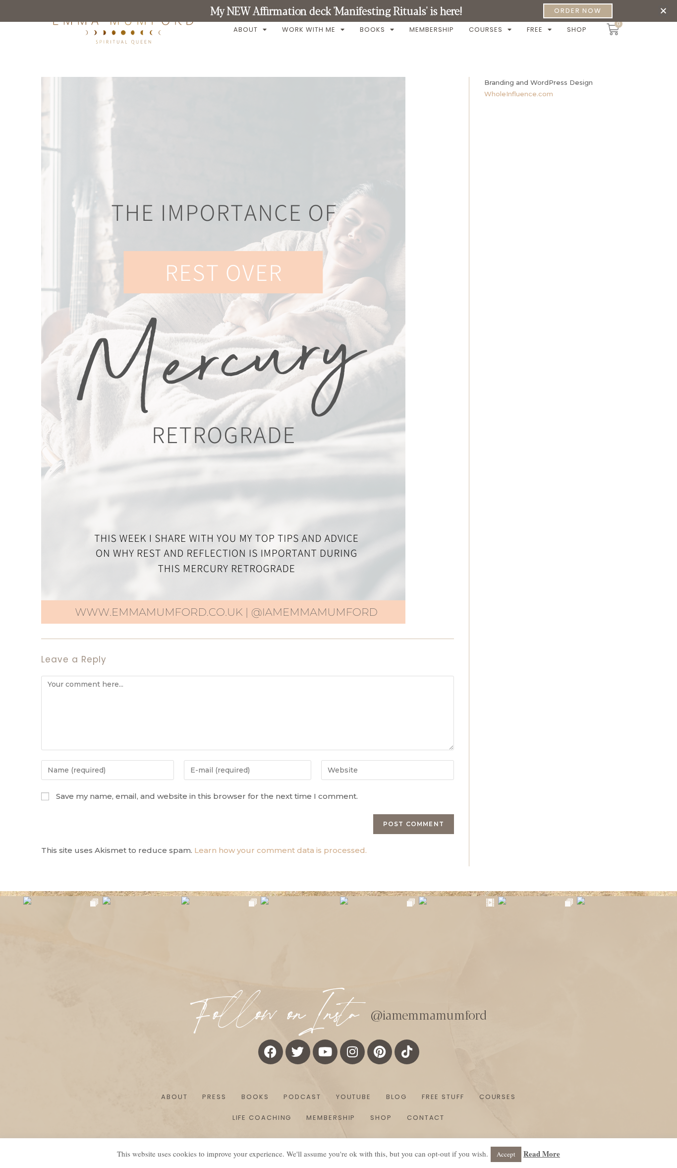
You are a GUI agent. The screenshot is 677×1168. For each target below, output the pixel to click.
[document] (338, 584)
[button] (663, 10)
